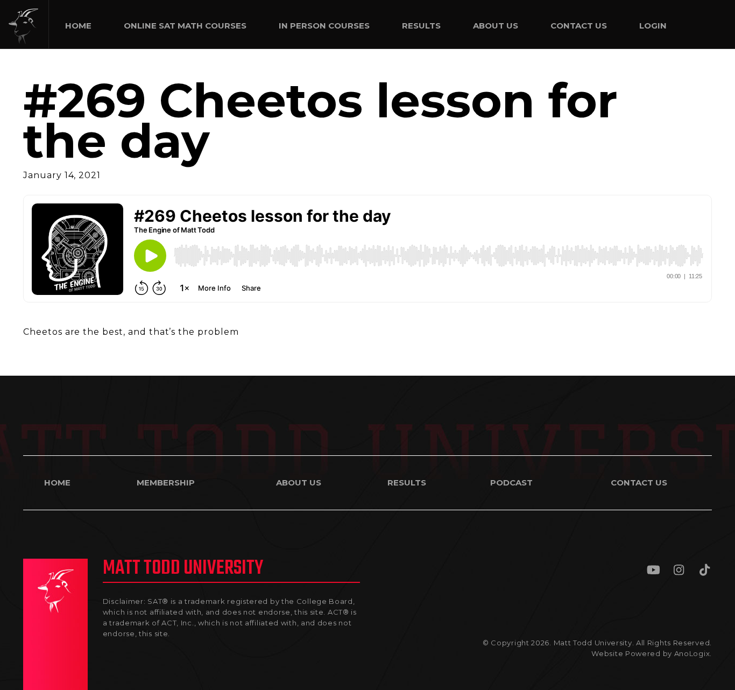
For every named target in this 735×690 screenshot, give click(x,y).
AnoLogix (692, 653)
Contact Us (639, 482)
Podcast (511, 482)
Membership (166, 482)
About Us (298, 482)
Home (57, 482)
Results (406, 482)
